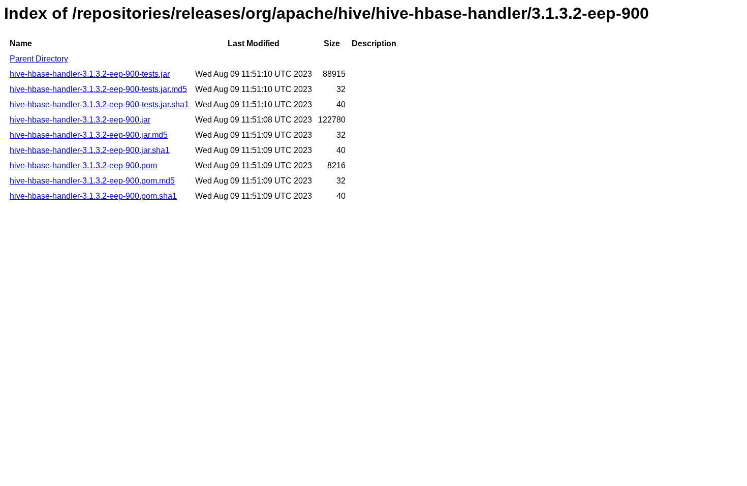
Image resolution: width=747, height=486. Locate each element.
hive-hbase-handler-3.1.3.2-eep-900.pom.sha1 (93, 196)
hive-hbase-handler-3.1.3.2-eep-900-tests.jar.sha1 (99, 104)
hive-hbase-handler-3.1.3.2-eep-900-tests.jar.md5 (98, 89)
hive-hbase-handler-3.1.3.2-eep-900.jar (80, 119)
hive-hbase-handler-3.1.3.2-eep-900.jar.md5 (89, 135)
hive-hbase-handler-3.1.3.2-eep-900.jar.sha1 (90, 150)
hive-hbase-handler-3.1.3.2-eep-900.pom (83, 165)
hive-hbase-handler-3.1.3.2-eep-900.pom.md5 (92, 180)
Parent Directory (39, 58)
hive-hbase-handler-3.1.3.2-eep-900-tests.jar (90, 74)
